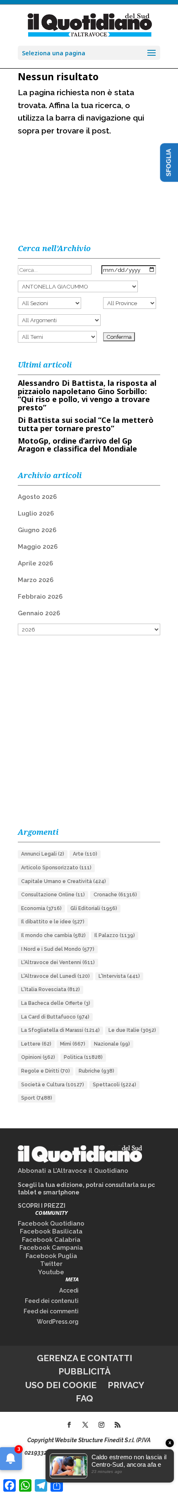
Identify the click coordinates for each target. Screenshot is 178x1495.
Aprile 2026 (35, 563)
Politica (83, 1057)
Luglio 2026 (36, 513)
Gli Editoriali (93, 908)
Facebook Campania (51, 1247)
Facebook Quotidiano (51, 1223)
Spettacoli (114, 1085)
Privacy (126, 1385)
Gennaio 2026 (39, 613)
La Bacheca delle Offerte (55, 1003)
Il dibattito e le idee (52, 922)
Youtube (51, 1272)
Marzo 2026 (35, 580)
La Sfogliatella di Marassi (60, 1030)
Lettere (36, 1044)
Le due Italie (132, 1030)
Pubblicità (84, 1371)
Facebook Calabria (51, 1239)
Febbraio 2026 (40, 596)
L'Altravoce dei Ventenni (58, 962)
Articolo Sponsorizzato (56, 868)
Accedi (69, 1290)
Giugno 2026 (37, 530)
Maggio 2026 (38, 546)
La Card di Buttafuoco (55, 1017)
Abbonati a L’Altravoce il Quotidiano (73, 1170)
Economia (41, 908)
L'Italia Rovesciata (50, 989)
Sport (36, 1098)
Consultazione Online (53, 895)
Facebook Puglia (51, 1256)
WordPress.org (58, 1321)
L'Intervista (119, 976)
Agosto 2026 (37, 497)
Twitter (51, 1264)
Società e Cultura (52, 1085)
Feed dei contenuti (52, 1301)
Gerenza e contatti (84, 1358)
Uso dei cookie (60, 1385)
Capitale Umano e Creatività (63, 881)
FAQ (84, 1398)
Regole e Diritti (45, 1071)
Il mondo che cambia (53, 935)
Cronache (115, 895)
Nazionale (112, 1044)
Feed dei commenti (51, 1311)
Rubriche (96, 1071)
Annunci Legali (42, 854)
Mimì (72, 1044)
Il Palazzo (114, 935)
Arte (85, 854)
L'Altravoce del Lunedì (55, 976)
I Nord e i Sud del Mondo (57, 949)
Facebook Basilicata (51, 1231)
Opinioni (38, 1057)
